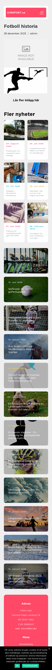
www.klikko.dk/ (29, 628)
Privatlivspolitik (30, 666)
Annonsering (26, 644)
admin (33, 33)
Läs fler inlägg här (26, 100)
